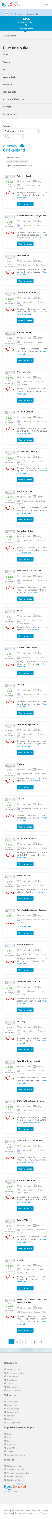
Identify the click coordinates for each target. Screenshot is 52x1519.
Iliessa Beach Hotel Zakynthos (31, 215)
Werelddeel (9, 77)
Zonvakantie (12, 1401)
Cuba (9, 1437)
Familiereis (12, 1379)
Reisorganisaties (14, 1465)
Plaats (6, 69)
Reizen (17, 14)
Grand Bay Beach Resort (28, 1061)
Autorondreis (13, 1376)
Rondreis (11, 1415)
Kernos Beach (23, 875)
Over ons (8, 1513)
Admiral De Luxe (24, 491)
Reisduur (7, 84)
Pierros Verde (23, 372)
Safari (10, 1383)
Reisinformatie (13, 1479)
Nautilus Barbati (25, 944)
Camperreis (12, 1386)
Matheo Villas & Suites (27, 647)
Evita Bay (21, 1021)
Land (5, 54)
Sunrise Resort (24, 332)
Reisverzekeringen (15, 1476)
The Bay (20, 684)
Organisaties (10, 114)
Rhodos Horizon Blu (26, 1180)
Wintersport (12, 1412)
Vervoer (7, 106)
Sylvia (19, 610)
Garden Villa (22, 1220)
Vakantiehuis (13, 1408)
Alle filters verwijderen (21, 166)
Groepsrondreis (14, 1369)
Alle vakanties (13, 1422)
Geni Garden (23, 255)
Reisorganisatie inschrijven (26, 1513)
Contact (44, 1513)
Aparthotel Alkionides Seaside (31, 910)
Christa (20, 764)
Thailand (11, 1451)
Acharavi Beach (24, 176)
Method (21, 1260)
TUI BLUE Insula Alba (26, 838)
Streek (6, 62)
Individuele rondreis (16, 1372)
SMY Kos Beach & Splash (28, 981)
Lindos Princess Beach (27, 292)
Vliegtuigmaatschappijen (18, 1472)
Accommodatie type (13, 99)
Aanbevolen (10, 131)
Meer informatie (25, 204)
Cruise (10, 1419)
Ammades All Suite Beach (29, 570)
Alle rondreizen (14, 1390)
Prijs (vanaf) (9, 91)
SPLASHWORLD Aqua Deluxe (30, 1101)
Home (7, 1510)
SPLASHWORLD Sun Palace (29, 1140)
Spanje (10, 1433)
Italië (9, 1440)
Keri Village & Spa (25, 531)
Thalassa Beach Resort (28, 451)
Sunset (20, 798)
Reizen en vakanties (20, 1510)
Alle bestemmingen (16, 1454)
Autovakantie (13, 1405)
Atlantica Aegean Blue (27, 724)
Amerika (11, 1444)
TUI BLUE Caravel (25, 411)
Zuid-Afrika (12, 1447)
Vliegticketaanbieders (17, 1469)
